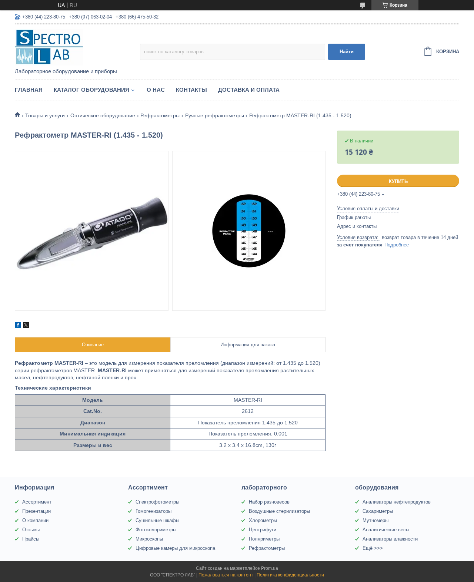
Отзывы (31, 529)
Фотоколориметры (156, 529)
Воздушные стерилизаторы (279, 511)
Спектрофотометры (157, 502)
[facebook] (18, 326)
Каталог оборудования (91, 89)
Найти (347, 51)
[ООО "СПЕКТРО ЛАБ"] (77, 46)
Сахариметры (378, 511)
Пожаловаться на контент (225, 575)
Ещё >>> (373, 548)
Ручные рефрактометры (214, 115)
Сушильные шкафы (157, 520)
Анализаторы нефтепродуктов (397, 502)
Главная (29, 89)
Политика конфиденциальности (290, 575)
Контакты (191, 89)
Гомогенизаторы (153, 511)
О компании (35, 520)
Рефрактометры (160, 115)
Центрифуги (262, 529)
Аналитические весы (386, 529)
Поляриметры (264, 539)
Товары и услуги (45, 115)
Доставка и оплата (249, 89)
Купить (398, 181)
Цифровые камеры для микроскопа (175, 548)
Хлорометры (263, 520)
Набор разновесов (269, 502)
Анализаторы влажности (390, 539)
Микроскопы (149, 539)
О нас (156, 89)
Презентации (36, 511)
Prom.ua (269, 568)
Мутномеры (375, 520)
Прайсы (30, 539)
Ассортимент (36, 502)
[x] (26, 326)
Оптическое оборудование (102, 115)
